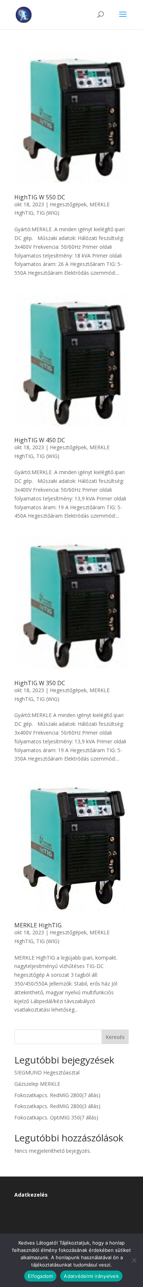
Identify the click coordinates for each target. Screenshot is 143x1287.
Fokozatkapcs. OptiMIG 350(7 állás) (56, 1117)
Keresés (115, 1036)
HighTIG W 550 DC (39, 197)
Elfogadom (40, 1276)
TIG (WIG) (47, 212)
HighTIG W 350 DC (39, 683)
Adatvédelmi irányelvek (91, 1276)
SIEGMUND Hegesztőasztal (47, 1072)
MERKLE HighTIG (38, 925)
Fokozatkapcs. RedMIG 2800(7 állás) (57, 1095)
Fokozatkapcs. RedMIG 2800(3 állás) (57, 1106)
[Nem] (134, 1260)
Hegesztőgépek (68, 204)
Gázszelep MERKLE (37, 1083)
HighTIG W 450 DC (39, 440)
